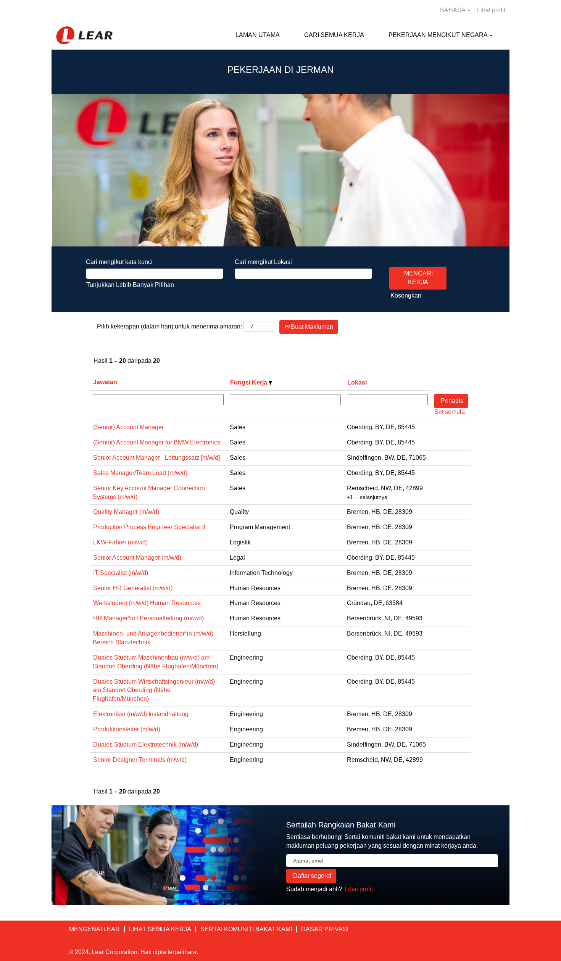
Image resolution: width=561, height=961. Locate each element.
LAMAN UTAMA (257, 35)
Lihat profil (491, 10)
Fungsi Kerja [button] (249, 382)
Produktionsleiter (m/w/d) (126, 729)
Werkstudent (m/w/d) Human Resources (147, 603)
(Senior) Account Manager (128, 427)
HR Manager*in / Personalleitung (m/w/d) (148, 618)
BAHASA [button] (453, 10)
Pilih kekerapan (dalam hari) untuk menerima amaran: (169, 326)
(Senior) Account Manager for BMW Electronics (156, 442)
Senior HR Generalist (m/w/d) (132, 588)
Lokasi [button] (357, 382)
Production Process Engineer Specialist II (149, 527)
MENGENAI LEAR (94, 929)
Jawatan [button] (105, 382)
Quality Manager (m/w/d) (126, 512)
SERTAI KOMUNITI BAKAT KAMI (246, 929)
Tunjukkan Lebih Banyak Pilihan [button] (130, 285)
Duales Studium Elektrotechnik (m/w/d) (145, 744)
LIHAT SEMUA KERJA (160, 929)
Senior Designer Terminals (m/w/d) (140, 760)
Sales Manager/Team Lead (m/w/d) (140, 473)
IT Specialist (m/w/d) (120, 573)
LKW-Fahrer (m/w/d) (120, 542)
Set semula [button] (449, 412)
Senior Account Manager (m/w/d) (137, 557)
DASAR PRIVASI (324, 929)
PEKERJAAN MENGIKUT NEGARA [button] (439, 35)
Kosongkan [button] (405, 295)
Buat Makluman (311, 327)
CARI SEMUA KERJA (334, 35)
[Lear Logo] (84, 35)
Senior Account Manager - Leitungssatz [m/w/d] (156, 457)
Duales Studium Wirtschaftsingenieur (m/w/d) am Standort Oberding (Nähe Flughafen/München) (154, 690)
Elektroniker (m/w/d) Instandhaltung (141, 714)
